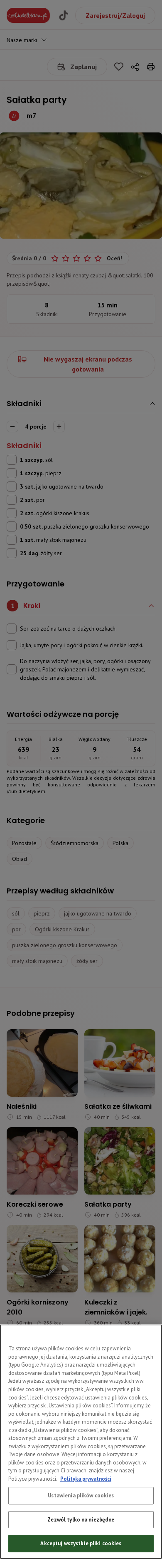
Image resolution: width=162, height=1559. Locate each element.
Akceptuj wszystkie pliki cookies (80, 1543)
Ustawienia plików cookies (81, 1495)
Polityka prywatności (85, 1478)
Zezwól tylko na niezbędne (80, 1519)
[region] (81, 1442)
